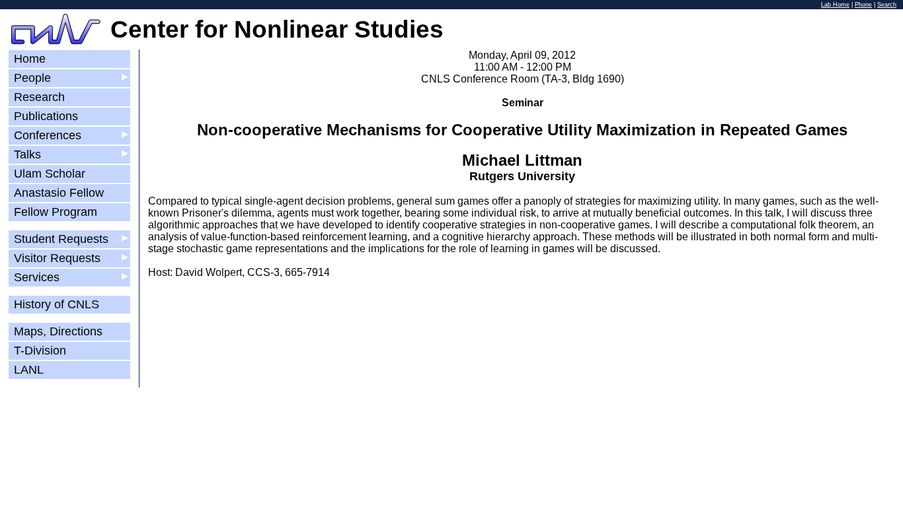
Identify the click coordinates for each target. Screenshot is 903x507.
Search (886, 4)
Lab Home (835, 4)
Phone (863, 4)
